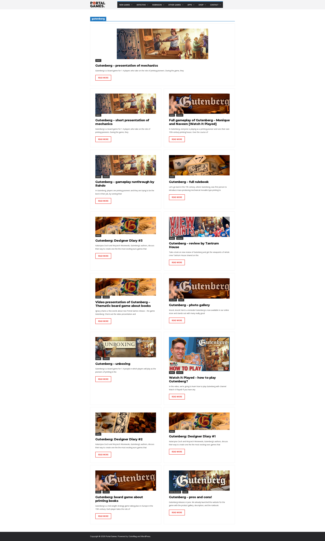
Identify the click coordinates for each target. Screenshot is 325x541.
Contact (214, 5)
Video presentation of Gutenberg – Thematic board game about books (123, 304)
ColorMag (133, 536)
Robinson (157, 5)
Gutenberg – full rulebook (189, 182)
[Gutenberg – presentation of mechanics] (162, 44)
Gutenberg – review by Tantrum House (194, 245)
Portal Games (111, 536)
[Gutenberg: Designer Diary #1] (199, 421)
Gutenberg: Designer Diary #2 (118, 439)
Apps (190, 5)
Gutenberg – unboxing (112, 364)
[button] (131, 5)
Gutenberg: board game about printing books (119, 499)
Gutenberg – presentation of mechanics (126, 65)
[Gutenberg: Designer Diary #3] (125, 225)
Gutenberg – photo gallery (189, 305)
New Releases (175, 492)
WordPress (145, 536)
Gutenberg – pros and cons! (190, 497)
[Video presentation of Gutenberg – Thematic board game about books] (125, 287)
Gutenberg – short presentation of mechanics (122, 122)
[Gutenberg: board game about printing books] (125, 480)
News (98, 60)
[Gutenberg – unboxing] (125, 347)
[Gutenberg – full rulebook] (199, 165)
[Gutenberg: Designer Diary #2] (125, 422)
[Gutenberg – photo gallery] (199, 288)
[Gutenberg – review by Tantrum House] (199, 227)
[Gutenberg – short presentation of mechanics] (125, 104)
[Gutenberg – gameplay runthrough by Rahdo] (125, 165)
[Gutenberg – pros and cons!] (199, 480)
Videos (179, 115)
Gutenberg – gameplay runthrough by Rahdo (124, 183)
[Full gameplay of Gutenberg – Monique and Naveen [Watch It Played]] (199, 104)
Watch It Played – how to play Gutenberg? (192, 379)
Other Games (174, 5)
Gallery (173, 300)
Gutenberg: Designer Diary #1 (192, 436)
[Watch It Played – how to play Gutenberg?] (199, 354)
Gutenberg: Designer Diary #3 (118, 240)
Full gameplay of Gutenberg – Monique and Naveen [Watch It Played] (199, 122)
